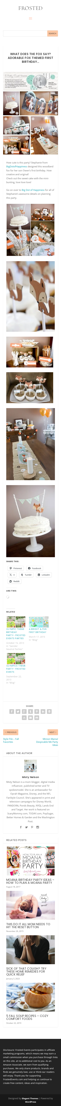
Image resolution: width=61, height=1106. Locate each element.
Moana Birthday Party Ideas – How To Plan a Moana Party (30, 881)
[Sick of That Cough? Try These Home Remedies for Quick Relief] (30, 949)
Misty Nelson (30, 777)
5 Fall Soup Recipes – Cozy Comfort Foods (27, 1017)
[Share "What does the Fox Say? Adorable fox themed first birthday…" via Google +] (24, 711)
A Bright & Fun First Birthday (37, 631)
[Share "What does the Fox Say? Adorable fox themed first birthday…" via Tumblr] (30, 711)
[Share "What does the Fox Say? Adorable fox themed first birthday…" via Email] (30, 718)
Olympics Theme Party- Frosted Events (16, 668)
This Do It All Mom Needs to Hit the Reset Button (28, 925)
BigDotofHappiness (16, 166)
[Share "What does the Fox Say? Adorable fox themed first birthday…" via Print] (37, 718)
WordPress (30, 1101)
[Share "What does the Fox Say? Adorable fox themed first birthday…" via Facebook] (12, 711)
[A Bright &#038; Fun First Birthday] (39, 622)
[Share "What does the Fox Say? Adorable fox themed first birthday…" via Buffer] (49, 711)
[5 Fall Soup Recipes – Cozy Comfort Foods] (30, 997)
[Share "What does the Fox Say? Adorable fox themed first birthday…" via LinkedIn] (43, 711)
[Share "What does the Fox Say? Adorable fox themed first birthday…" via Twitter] (18, 711)
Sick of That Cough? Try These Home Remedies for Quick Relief (26, 972)
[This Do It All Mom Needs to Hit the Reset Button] (30, 905)
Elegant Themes (30, 1098)
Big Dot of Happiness (33, 189)
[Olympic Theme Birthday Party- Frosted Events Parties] (16, 622)
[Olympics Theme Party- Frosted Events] (16, 658)
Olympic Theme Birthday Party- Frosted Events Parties (15, 634)
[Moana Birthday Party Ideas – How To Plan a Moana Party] (30, 861)
